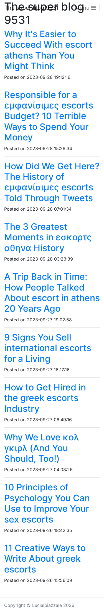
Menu (83, 7)
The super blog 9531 (31, 7)
